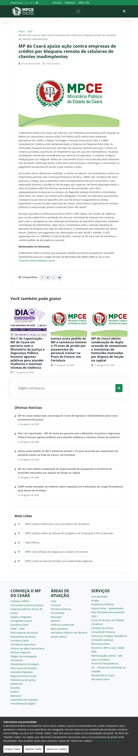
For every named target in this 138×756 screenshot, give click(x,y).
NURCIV (14, 691)
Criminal (55, 605)
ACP (30, 31)
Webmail (70, 2)
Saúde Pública (59, 636)
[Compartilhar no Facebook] (42, 277)
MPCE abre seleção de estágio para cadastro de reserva (56, 551)
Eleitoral (55, 620)
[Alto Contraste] (37, 2)
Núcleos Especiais (20, 652)
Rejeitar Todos (33, 749)
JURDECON (16, 683)
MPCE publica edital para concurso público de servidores (57, 524)
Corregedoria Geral (21, 620)
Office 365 (84, 2)
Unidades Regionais (21, 672)
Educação (56, 617)
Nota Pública (32, 542)
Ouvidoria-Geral (19, 624)
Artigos (95, 600)
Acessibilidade (99, 596)
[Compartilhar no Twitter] (47, 277)
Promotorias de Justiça (23, 636)
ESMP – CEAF (17, 628)
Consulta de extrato (102, 628)
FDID (93, 651)
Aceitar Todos (12, 749)
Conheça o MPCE (19, 601)
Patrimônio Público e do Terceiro (69, 632)
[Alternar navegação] (78, 11)
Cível (53, 601)
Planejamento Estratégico (24, 664)
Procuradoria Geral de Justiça (26, 605)
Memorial (15, 695)
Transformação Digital (22, 703)
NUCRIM (15, 687)
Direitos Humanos (61, 609)
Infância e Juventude (62, 624)
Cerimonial (16, 660)
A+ (26, 2)
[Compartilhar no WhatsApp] (53, 277)
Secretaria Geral (19, 640)
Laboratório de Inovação (24, 699)
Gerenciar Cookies (57, 749)
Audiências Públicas (102, 604)
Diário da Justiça (100, 643)
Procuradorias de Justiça (24, 632)
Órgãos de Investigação (23, 656)
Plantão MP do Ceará (103, 675)
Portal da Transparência (104, 663)
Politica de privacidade (106, 740)
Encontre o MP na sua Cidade (107, 647)
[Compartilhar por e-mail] (59, 277)
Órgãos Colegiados (20, 617)
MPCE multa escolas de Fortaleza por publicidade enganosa (59, 561)
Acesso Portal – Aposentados (107, 608)
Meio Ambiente (59, 628)
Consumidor (58, 613)
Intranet (57, 2)
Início (22, 31)
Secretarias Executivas (23, 644)
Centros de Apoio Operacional (27, 648)
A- (32, 2)
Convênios (97, 624)
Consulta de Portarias (103, 632)
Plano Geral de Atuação (23, 668)
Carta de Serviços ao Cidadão (107, 620)
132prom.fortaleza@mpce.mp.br (37, 260)
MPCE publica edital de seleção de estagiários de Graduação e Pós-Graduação (69, 533)
